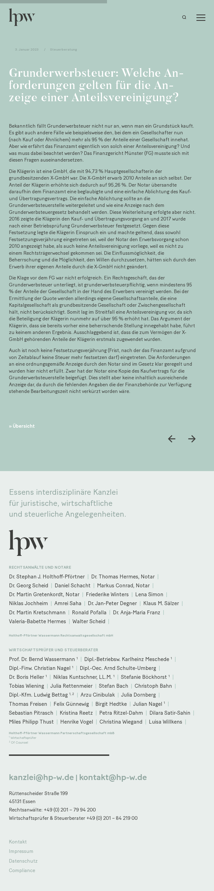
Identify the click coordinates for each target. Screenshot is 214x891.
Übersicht (24, 426)
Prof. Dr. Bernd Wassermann (43, 659)
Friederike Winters (107, 594)
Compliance (22, 870)
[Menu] (201, 17)
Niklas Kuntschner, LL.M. (84, 677)
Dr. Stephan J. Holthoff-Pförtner (47, 576)
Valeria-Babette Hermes (37, 621)
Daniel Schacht (73, 585)
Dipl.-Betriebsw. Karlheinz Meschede (128, 659)
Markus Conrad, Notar (123, 585)
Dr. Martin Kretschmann (37, 612)
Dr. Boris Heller (28, 677)
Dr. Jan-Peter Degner (112, 603)
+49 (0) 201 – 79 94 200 (70, 810)
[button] (185, 17)
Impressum (21, 851)
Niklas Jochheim (28, 603)
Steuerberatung (63, 49)
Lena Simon (149, 594)
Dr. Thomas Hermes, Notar (123, 576)
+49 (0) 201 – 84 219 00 (112, 818)
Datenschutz (23, 861)
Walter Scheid (88, 621)
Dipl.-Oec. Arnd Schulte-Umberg (118, 668)
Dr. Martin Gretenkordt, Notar (44, 594)
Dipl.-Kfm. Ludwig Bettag (41, 695)
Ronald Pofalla (89, 612)
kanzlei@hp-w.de (41, 777)
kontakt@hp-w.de (113, 777)
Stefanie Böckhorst (145, 677)
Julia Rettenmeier (71, 686)
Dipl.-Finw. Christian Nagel (41, 668)
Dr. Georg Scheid (28, 585)
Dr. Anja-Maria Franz (136, 612)
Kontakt (18, 842)
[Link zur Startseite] (24, 17)
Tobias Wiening (26, 686)
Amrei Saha (67, 603)
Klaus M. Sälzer (161, 603)
